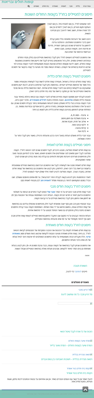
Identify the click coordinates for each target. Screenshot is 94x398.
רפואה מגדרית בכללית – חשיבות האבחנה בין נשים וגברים (66, 359)
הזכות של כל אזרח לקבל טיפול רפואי (76, 331)
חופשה (87, 255)
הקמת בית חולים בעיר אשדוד (79, 373)
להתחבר (78, 271)
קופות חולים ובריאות (18, 2)
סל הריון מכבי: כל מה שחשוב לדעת (76, 294)
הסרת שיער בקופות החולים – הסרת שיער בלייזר (71, 345)
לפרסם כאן (13, 394)
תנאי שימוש (5, 394)
